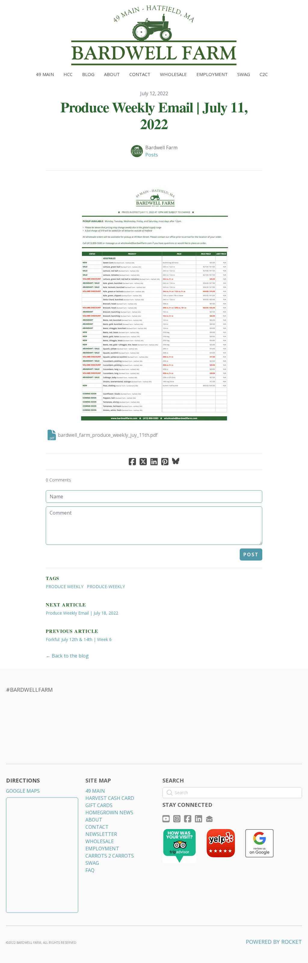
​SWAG (92, 863)
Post (251, 554)
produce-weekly (106, 586)
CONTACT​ (97, 827)
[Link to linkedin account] (198, 819)
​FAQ (89, 870)
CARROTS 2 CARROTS (109, 855)
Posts (151, 154)
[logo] (154, 35)
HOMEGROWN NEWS (109, 812)
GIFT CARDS (98, 805)
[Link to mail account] (209, 819)
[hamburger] (19, 9)
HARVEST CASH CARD (109, 798)
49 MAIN (95, 791)
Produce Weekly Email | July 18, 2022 (82, 613)
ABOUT (93, 819)
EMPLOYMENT (102, 848)
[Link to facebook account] (187, 819)
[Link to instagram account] (176, 819)
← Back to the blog (67, 655)
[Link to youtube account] (166, 819)
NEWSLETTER (101, 834)
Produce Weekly (64, 586)
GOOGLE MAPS (23, 791)
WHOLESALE (99, 841)
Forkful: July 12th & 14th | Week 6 (79, 639)
